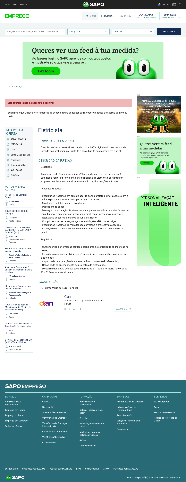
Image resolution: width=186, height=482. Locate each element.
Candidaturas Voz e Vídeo (55, 431)
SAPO (15, 477)
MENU (7, 5)
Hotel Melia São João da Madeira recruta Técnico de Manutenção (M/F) (18, 307)
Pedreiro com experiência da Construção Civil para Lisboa (18, 324)
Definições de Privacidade (125, 469)
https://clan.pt (74, 309)
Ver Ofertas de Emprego (54, 418)
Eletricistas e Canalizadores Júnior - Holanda (18, 249)
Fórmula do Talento (17, 276)
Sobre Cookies (92, 469)
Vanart (11, 330)
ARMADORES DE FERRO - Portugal (17, 212)
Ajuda (156, 407)
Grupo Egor (14, 236)
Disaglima (13, 217)
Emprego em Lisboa (15, 410)
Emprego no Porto (14, 415)
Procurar (169, 31)
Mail (15, 5)
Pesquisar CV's (124, 415)
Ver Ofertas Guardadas (53, 437)
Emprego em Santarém (16, 420)
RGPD (78, 469)
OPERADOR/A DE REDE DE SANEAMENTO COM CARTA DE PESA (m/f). (18, 230)
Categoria (74, 31)
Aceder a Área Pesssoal (54, 412)
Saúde (82, 440)
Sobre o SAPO (11, 469)
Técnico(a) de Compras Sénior (16, 196)
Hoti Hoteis (13, 314)
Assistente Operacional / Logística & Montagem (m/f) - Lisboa (18, 270)
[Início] (25, 16)
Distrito (118, 31)
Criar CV (46, 401)
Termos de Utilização (164, 412)
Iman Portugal (15, 346)
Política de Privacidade (61, 469)
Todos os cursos (87, 445)
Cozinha (83, 418)
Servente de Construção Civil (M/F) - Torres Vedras (18, 341)
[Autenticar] (174, 4)
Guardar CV (47, 407)
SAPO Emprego (161, 401)
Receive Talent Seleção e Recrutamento (20, 256)
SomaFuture (14, 201)
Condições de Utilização (33, 469)
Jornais (23, 5)
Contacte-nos (49, 442)
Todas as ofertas (123, 309)
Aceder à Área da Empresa (130, 401)
